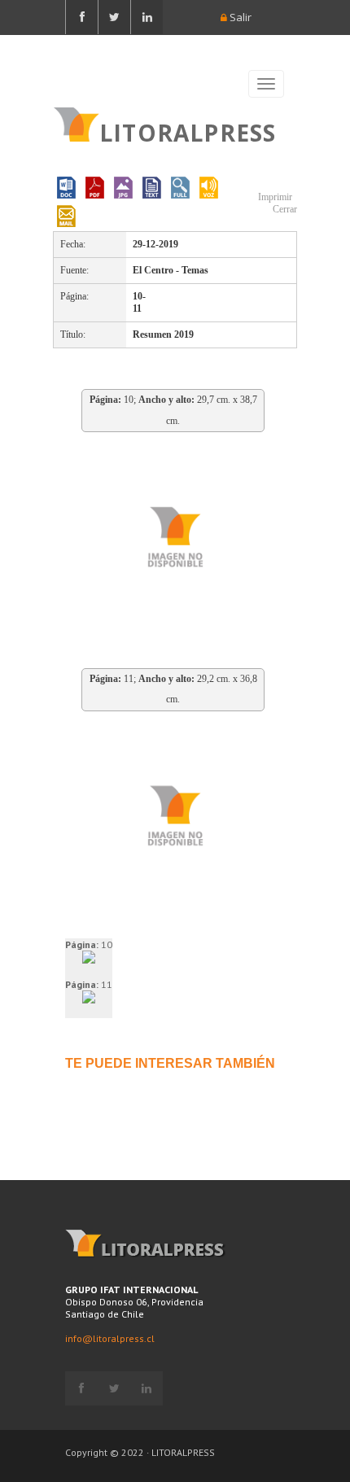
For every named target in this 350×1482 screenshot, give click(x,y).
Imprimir (274, 197)
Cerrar (283, 209)
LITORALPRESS (187, 131)
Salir (239, 17)
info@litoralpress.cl (110, 1338)
